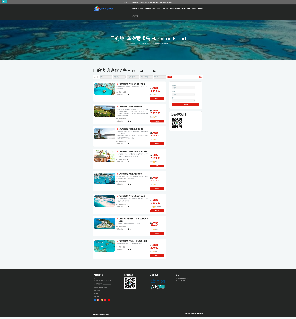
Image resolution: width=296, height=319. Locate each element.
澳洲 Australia (145, 8)
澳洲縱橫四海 (105, 314)
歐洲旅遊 (184, 8)
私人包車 (194, 8)
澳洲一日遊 (122, 247)
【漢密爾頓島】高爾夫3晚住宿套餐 (130, 106)
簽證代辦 (200, 8)
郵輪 (189, 8)
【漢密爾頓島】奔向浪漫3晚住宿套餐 (131, 129)
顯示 (170, 76)
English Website (103, 287)
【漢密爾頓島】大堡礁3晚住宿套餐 (130, 174)
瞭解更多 (157, 98)
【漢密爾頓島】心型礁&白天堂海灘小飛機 (132, 241)
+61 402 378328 (107, 284)
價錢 (173, 98)
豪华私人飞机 (135, 16)
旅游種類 (174, 85)
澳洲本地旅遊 (122, 92)
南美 (174, 8)
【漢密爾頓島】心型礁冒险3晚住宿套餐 (131, 84)
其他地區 (178, 8)
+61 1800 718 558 (98, 280)
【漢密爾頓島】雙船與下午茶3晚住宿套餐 (132, 151)
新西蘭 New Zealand (155, 8)
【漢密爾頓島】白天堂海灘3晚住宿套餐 (131, 196)
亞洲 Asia (165, 8)
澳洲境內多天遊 (136, 8)
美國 (171, 8)
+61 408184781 (107, 280)
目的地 (173, 91)
